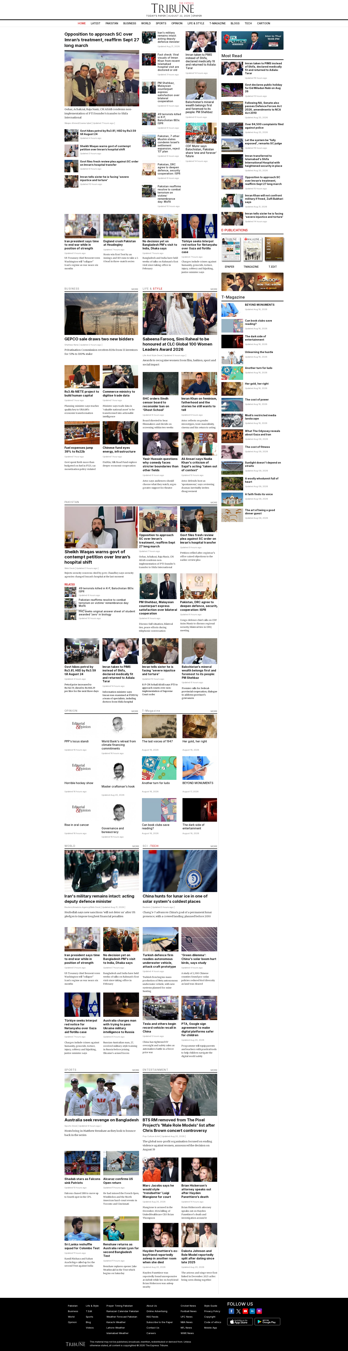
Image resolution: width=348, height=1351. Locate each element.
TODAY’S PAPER (156, 15)
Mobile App (210, 1327)
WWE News (187, 1333)
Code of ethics (212, 1322)
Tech (248, 23)
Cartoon (263, 23)
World (146, 23)
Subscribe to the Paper (160, 1322)
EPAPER (197, 15)
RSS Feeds (152, 1316)
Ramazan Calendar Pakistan (123, 1311)
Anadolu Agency (81, 907)
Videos (90, 1327)
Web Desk (69, 568)
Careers (151, 1333)
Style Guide (210, 1305)
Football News (189, 1311)
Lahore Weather (116, 1327)
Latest (95, 23)
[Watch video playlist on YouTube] (252, 40)
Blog (88, 1322)
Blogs (235, 23)
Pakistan (112, 23)
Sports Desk (70, 1126)
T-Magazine (217, 23)
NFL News (186, 1327)
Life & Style (196, 23)
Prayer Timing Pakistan (120, 1305)
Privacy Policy (212, 1311)
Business (129, 23)
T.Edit (89, 1311)
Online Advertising (157, 1311)
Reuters (68, 907)
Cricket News (188, 1305)
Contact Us (153, 1327)
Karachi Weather (116, 1322)
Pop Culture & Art (151, 1136)
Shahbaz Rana (71, 345)
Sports (161, 23)
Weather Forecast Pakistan (122, 1316)
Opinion (176, 23)
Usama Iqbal (85, 123)
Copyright (209, 1316)
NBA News (187, 1322)
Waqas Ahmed (71, 123)
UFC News (187, 1316)
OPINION (71, 710)
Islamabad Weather (118, 1333)
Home (82, 23)
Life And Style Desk (152, 355)
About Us (152, 1305)
